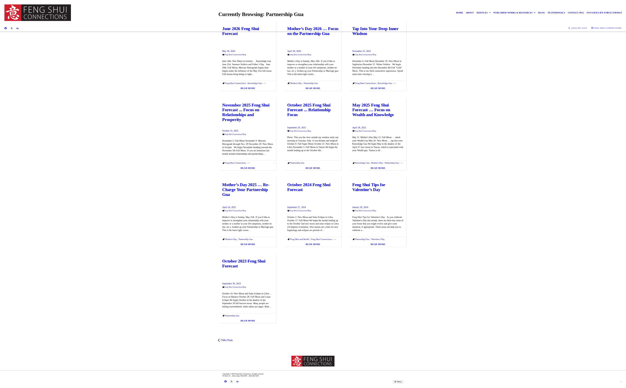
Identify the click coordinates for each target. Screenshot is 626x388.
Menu (399, 382)
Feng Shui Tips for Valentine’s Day (368, 187)
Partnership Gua (271, 83)
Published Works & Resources (513, 12)
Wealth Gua (406, 163)
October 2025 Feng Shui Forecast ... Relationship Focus (309, 110)
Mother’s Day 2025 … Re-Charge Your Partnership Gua (245, 189)
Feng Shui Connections (607, 28)
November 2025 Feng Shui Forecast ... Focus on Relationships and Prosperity (245, 112)
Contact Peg (576, 12)
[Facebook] (6, 28)
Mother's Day (296, 83)
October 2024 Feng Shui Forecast (308, 187)
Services (482, 12)
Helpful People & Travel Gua (260, 163)
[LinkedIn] (18, 28)
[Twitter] (12, 28)
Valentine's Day (378, 239)
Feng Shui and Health (299, 239)
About (470, 12)
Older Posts (227, 340)
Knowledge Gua (255, 83)
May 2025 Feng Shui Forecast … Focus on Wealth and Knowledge (373, 110)
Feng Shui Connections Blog (235, 54)
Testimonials (556, 12)
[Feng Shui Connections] (38, 13)
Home (459, 12)
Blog (541, 12)
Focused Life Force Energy (604, 12)
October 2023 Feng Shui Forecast (243, 263)
